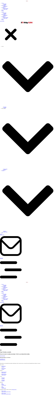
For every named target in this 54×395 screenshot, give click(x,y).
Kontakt (3, 10)
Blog (2, 291)
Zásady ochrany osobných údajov (6, 391)
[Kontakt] (11, 256)
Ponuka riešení (5, 6)
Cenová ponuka (4, 385)
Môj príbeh (3, 377)
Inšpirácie (4, 288)
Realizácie (3, 7)
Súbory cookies (4, 393)
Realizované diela (5, 8)
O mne (3, 12)
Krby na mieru (4, 5)
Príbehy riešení (5, 9)
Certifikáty (4, 4)
